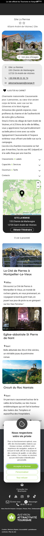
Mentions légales (13, 529)
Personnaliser (22, 472)
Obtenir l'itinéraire (22, 229)
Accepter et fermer (22, 466)
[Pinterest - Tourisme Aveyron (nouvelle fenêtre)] (28, 496)
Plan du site (12, 532)
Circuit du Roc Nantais (18, 387)
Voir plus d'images (29, 57)
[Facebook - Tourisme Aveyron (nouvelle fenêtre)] (9, 496)
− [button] (38, 186)
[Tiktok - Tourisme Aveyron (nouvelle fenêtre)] (34, 496)
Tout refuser (22, 478)
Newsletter (42, 513)
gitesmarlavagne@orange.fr (21, 83)
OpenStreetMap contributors (32, 214)
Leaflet (13, 214)
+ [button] (38, 182)
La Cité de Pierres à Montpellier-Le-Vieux (18, 272)
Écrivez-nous (15, 502)
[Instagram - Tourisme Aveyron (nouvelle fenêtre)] (22, 496)
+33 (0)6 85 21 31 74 (18, 78)
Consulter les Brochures (22, 490)
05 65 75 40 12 (26, 504)
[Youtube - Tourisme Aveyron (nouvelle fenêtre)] (16, 496)
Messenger (33, 501)
